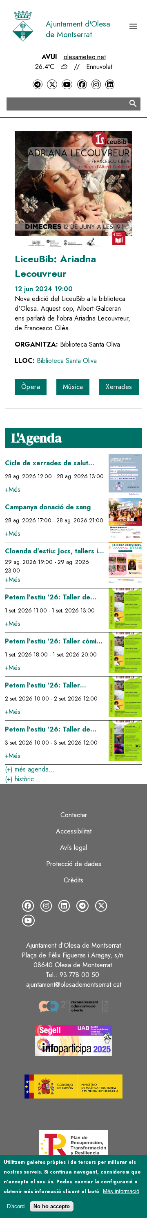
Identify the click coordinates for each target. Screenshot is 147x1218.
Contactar (73, 815)
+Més (12, 489)
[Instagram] (95, 84)
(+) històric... (22, 779)
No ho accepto (51, 1206)
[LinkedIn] (109, 84)
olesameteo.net (85, 57)
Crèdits (73, 880)
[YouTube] (67, 84)
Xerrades (119, 386)
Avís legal (73, 847)
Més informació (121, 1191)
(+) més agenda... (30, 769)
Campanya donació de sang (48, 507)
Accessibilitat (73, 831)
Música (73, 386)
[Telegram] (37, 84)
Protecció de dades (73, 864)
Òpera (30, 386)
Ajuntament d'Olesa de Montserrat (78, 29)
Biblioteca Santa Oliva (67, 360)
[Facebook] (82, 84)
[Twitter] (52, 84)
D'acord (15, 1206)
